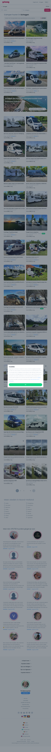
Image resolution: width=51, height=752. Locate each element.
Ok (25, 384)
